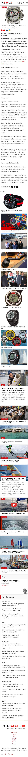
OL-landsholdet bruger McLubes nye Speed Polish (13, 288)
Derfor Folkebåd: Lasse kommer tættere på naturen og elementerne (13, 389)
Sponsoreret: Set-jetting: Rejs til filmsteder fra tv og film (14, 571)
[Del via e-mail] (17, 187)
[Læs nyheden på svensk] (9, 30)
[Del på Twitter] (15, 187)
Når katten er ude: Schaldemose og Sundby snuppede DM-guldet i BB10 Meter (13, 552)
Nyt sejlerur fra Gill (5, 366)
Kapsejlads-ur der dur (6, 347)
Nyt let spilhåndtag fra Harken (8, 269)
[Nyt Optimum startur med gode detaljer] (14, 298)
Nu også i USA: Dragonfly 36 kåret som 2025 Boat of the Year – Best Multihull (12, 710)
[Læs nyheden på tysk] (4, 30)
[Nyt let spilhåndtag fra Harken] (14, 260)
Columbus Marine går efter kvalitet (9, 250)
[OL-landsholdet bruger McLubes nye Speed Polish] (14, 279)
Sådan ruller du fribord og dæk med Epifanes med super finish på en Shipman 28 (10, 582)
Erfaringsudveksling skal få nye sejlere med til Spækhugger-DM (14, 422)
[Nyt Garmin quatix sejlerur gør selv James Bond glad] (14, 317)
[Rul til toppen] (26, 755)
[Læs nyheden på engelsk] (1, 30)
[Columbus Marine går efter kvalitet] (14, 241)
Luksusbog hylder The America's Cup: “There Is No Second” (13, 479)
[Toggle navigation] (27, 3)
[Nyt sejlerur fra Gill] (14, 357)
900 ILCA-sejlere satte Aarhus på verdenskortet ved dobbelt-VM (10, 461)
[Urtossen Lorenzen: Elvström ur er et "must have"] (14, 222)
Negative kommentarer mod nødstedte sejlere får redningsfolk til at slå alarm (13, 532)
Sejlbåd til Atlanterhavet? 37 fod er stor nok (13, 513)
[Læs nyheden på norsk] (7, 30)
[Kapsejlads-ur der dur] (14, 338)
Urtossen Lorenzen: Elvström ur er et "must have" (13, 230)
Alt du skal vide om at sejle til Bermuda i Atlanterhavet (12, 441)
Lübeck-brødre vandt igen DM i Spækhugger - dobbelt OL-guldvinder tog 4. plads (13, 616)
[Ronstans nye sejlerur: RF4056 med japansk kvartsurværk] (14, 201)
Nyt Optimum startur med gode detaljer (11, 307)
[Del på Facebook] (12, 187)
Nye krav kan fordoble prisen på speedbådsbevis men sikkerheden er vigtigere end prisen (12, 646)
